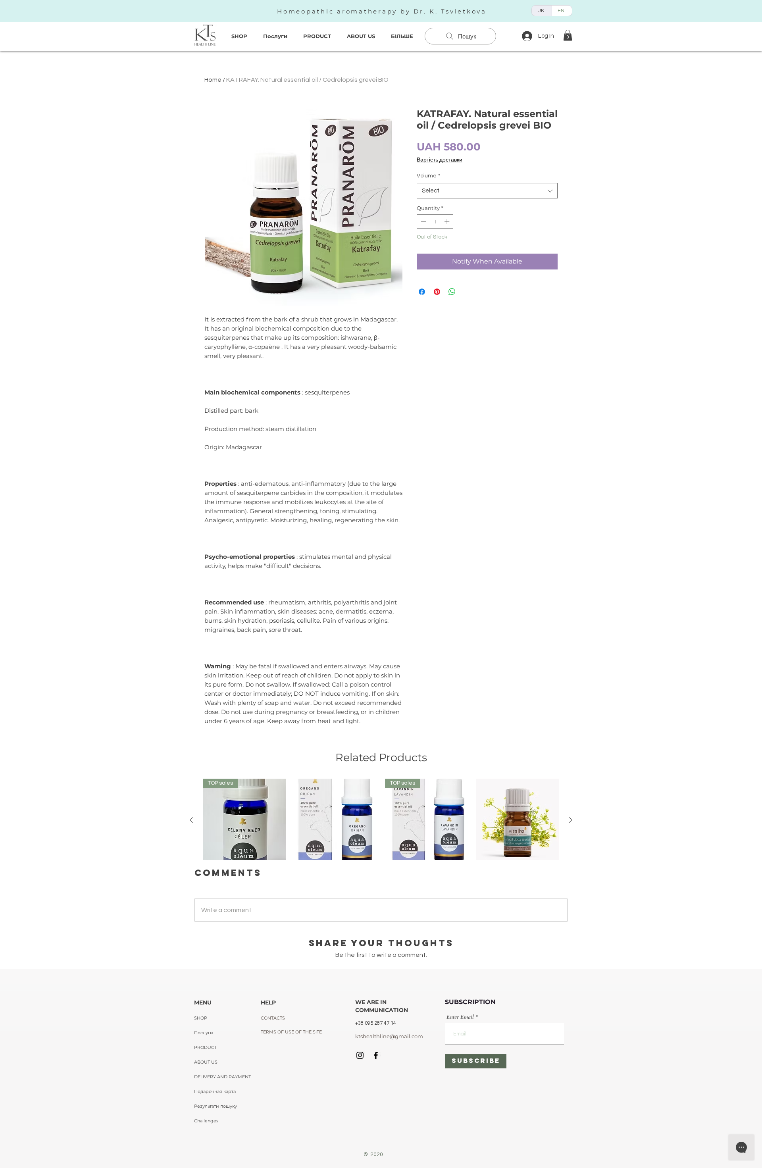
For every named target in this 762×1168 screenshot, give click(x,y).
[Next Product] (570, 820)
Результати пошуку (215, 1106)
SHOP (200, 1018)
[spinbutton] (435, 221)
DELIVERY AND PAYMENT (222, 1076)
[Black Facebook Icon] (376, 1055)
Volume (428, 176)
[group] (381, 855)
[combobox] (487, 190)
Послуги (203, 1032)
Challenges (206, 1121)
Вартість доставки (439, 160)
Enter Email (460, 1017)
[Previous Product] (191, 820)
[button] (567, 35)
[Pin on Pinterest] (437, 291)
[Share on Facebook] (422, 291)
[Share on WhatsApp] (452, 291)
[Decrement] (422, 221)
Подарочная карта (215, 1091)
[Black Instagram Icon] (360, 1055)
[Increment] (447, 221)
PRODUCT (205, 1047)
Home (212, 80)
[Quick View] (335, 820)
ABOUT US (205, 1062)
